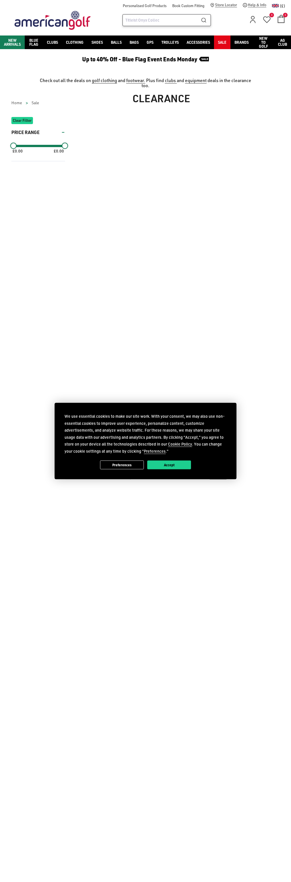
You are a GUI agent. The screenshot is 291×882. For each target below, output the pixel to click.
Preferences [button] (155, 450)
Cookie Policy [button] (180, 444)
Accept (169, 464)
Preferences (122, 464)
